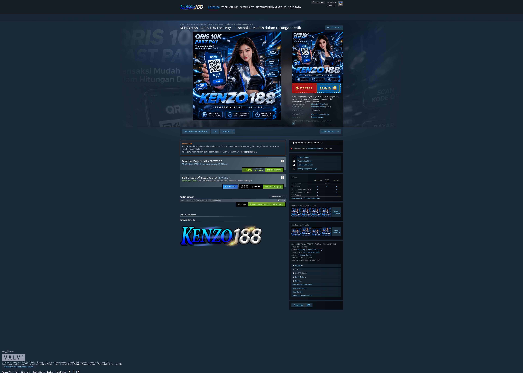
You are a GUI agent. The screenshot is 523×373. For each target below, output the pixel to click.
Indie (310, 250)
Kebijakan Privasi (45, 364)
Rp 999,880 (331, 5)
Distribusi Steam (39, 372)
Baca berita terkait (299, 288)
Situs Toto (294, 7)
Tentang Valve (7, 372)
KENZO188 (214, 7)
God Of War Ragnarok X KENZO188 (212, 181)
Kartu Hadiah (61, 372)
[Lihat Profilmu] (340, 3)
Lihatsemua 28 (336, 212)
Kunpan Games (317, 117)
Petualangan (302, 250)
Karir (17, 372)
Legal (57, 364)
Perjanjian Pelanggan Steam (84, 364)
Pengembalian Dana (105, 364)
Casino (192, 24)
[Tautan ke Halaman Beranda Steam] (192, 9)
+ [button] (293, 123)
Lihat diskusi (297, 292)
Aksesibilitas (66, 364)
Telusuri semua (277, 197)
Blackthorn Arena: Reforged (240, 181)
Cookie (119, 364)
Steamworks (25, 372)
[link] (253, 170)
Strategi (319, 250)
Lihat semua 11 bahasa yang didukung (305, 198)
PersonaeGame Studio (320, 115)
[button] (215, 131)
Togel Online (229, 7)
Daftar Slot (247, 7)
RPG (314, 250)
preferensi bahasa (315, 148)
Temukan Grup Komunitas (302, 296)
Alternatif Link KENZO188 (271, 7)
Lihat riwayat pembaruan (302, 285)
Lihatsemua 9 (336, 231)
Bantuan (50, 372)
